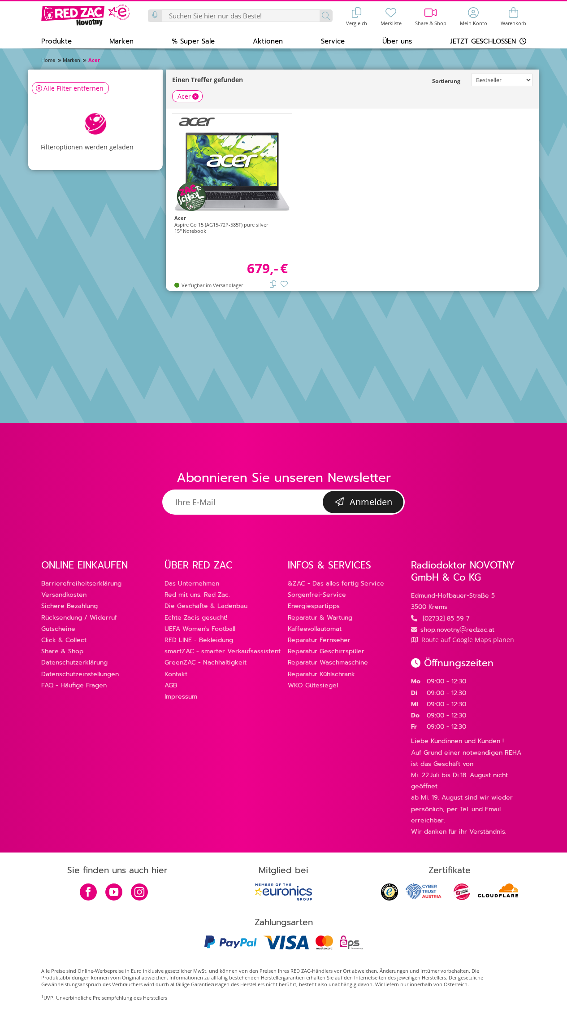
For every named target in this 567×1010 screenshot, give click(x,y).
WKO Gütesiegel (313, 685)
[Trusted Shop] (389, 898)
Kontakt (175, 674)
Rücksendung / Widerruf (79, 617)
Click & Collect (64, 640)
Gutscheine (58, 629)
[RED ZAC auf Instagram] (139, 892)
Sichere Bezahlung (69, 606)
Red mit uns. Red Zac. (197, 594)
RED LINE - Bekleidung (198, 640)
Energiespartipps (314, 606)
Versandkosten (64, 594)
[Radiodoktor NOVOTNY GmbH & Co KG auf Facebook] (88, 892)
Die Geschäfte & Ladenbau (205, 606)
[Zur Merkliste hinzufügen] (284, 283)
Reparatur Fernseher (319, 640)
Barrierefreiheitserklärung (81, 583)
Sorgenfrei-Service (317, 594)
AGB (170, 685)
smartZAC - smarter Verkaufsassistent (222, 651)
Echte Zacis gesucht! (195, 617)
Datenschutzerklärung (74, 662)
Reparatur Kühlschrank (321, 674)
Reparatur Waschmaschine (328, 662)
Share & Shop (62, 651)
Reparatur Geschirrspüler (326, 651)
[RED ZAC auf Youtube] (113, 892)
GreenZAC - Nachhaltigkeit (205, 662)
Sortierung (446, 81)
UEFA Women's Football (199, 629)
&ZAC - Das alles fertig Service (336, 583)
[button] (56, 40)
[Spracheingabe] (155, 16)
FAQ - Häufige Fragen (74, 685)
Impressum (180, 696)
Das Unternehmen (191, 583)
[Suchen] (326, 16)
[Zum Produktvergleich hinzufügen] (273, 283)
